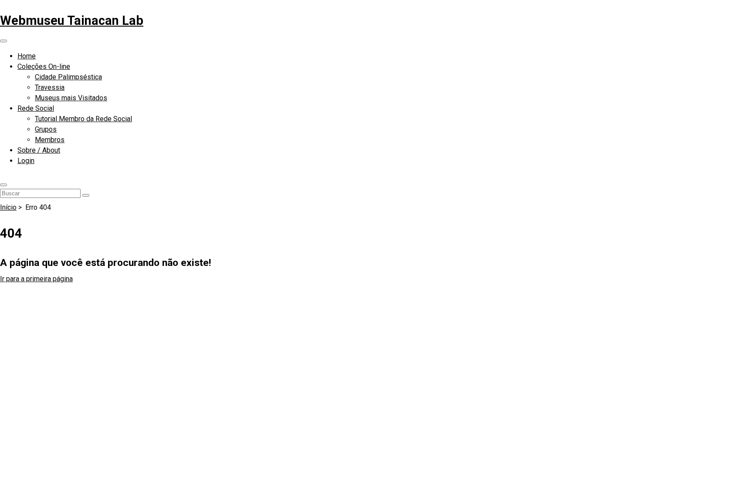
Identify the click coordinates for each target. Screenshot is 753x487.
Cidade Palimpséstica (68, 77)
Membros (49, 140)
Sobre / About (38, 150)
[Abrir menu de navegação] (3, 41)
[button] (3, 185)
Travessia (49, 87)
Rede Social (35, 108)
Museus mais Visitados (71, 98)
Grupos (46, 129)
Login (25, 161)
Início (8, 207)
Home (26, 56)
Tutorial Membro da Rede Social (83, 119)
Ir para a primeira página (36, 279)
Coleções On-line (43, 66)
